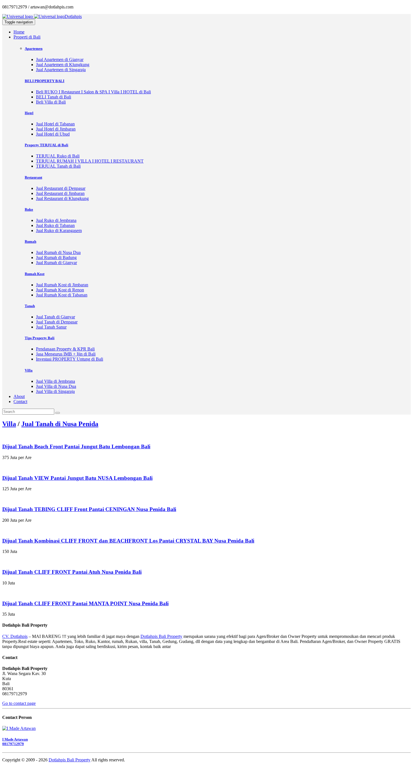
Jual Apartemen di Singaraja (61, 69)
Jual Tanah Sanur (51, 327)
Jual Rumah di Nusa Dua (58, 252)
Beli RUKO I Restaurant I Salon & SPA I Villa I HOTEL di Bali (93, 91)
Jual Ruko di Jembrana (56, 220)
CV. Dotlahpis (15, 636)
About (19, 396)
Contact (20, 401)
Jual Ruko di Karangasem (59, 230)
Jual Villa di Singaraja (55, 391)
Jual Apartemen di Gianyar (59, 59)
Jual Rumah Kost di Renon (60, 289)
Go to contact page (19, 703)
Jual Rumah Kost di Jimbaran (62, 284)
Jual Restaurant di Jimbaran (60, 193)
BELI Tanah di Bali (53, 97)
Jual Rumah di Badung (56, 257)
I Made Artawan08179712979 (15, 741)
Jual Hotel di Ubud (53, 134)
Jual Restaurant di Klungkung (62, 198)
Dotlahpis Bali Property (161, 636)
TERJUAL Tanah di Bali (58, 166)
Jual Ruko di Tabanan (55, 225)
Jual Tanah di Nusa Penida (59, 424)
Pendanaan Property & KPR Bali (65, 349)
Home (18, 32)
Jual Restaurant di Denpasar (60, 188)
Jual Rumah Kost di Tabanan (61, 295)
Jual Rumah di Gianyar (56, 262)
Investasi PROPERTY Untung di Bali (69, 359)
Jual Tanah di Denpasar (57, 322)
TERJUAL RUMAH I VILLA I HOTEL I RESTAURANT (90, 161)
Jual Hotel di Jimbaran (56, 129)
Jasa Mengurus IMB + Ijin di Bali (66, 354)
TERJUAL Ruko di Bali (58, 156)
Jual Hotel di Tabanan (55, 124)
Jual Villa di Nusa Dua (56, 386)
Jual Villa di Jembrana (55, 381)
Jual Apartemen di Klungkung (62, 64)
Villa (9, 424)
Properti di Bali (26, 37)
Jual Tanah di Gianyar (55, 316)
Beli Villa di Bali (51, 102)
